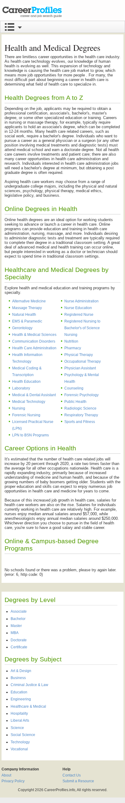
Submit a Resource (78, 781)
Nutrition (71, 341)
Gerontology (22, 328)
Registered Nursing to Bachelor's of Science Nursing (82, 328)
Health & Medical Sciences (34, 335)
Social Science (23, 735)
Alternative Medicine (29, 301)
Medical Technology (28, 402)
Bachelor (18, 619)
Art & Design (21, 671)
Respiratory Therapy (81, 415)
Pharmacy (72, 348)
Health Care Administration (34, 348)
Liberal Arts (20, 720)
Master (16, 626)
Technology (20, 742)
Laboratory (21, 388)
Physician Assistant (80, 368)
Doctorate (19, 640)
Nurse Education (78, 308)
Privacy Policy (13, 781)
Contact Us (71, 775)
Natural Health (24, 314)
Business (18, 678)
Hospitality (19, 713)
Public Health (75, 402)
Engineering (21, 699)
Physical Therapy (78, 355)
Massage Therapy (27, 308)
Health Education (26, 381)
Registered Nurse (78, 314)
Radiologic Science (80, 408)
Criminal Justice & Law (29, 685)
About (6, 775)
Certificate (19, 647)
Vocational (19, 749)
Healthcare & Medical (28, 706)
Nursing (18, 408)
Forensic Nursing (26, 415)
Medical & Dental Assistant (34, 395)
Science (17, 728)
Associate (19, 611)
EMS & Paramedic (27, 321)
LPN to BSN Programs (30, 435)
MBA (15, 633)
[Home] (32, 12)
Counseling (73, 388)
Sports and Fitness (79, 422)
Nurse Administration (81, 301)
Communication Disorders (33, 341)
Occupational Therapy (82, 361)
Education (19, 692)
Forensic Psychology (81, 395)
